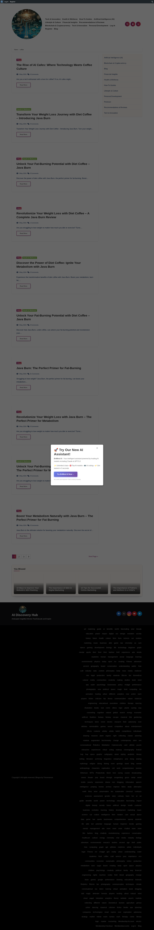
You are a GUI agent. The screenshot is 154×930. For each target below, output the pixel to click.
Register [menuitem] (12, 2)
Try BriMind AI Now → (65, 474)
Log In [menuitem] (6, 2)
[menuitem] (2, 1)
